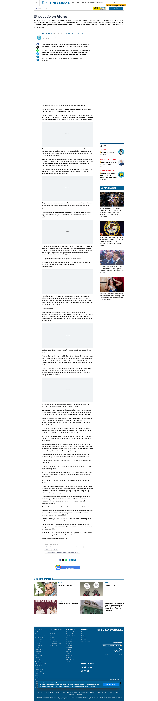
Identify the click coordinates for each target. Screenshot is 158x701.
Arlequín (103, 149)
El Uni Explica (39, 641)
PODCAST (83, 2)
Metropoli (38, 651)
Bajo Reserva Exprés (107, 170)
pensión (48, 549)
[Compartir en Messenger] (37, 53)
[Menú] (37, 3)
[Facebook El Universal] (85, 667)
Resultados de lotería (70, 660)
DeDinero (68, 649)
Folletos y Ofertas (71, 633)
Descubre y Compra (72, 631)
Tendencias (38, 671)
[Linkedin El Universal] (88, 671)
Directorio (40, 692)
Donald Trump (39, 649)
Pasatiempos (69, 655)
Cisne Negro (53, 645)
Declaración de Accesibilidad (112, 692)
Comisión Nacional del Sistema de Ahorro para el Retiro (62, 552)
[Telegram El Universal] (82, 667)
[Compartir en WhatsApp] (37, 50)
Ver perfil (46, 38)
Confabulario (39, 669)
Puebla (83, 635)
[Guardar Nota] (37, 60)
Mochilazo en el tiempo (108, 159)
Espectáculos (39, 665)
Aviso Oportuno (70, 635)
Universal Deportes (40, 663)
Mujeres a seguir (40, 635)
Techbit (37, 677)
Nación (37, 631)
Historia (100, 692)
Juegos (68, 653)
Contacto (86, 694)
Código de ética (66, 692)
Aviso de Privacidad (91, 692)
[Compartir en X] (37, 47)
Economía (38, 661)
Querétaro (84, 639)
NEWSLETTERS (91, 2)
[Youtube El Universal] (91, 667)
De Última (53, 637)
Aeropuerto (68, 547)
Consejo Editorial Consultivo (53, 692)
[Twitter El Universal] (88, 667)
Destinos (53, 639)
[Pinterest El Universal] (85, 671)
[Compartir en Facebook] (37, 44)
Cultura (37, 667)
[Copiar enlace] (37, 57)
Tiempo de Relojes (55, 643)
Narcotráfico (38, 655)
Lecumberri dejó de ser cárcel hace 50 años (108, 164)
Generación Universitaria (69, 642)
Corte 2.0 (37, 633)
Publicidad (82, 692)
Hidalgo (83, 637)
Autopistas (53, 641)
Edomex (83, 631)
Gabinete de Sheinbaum (38, 644)
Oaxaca (83, 633)
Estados (37, 653)
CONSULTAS (99, 2)
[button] (116, 8)
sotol (60, 547)
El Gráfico (69, 645)
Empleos (68, 637)
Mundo (37, 647)
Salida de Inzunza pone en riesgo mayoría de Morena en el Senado (108, 176)
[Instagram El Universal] (82, 671)
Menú (36, 679)
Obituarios (69, 639)
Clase (52, 631)
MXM (73, 2)
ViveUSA (68, 651)
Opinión (103, 145)
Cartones (37, 659)
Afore (55, 549)
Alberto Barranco (48, 33)
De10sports (69, 647)
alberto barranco (50, 547)
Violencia (74, 692)
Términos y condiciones (75, 694)
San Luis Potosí (85, 641)
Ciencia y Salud (39, 673)
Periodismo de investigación (39, 638)
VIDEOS (77, 2)
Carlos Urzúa (78, 547)
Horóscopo (69, 657)
